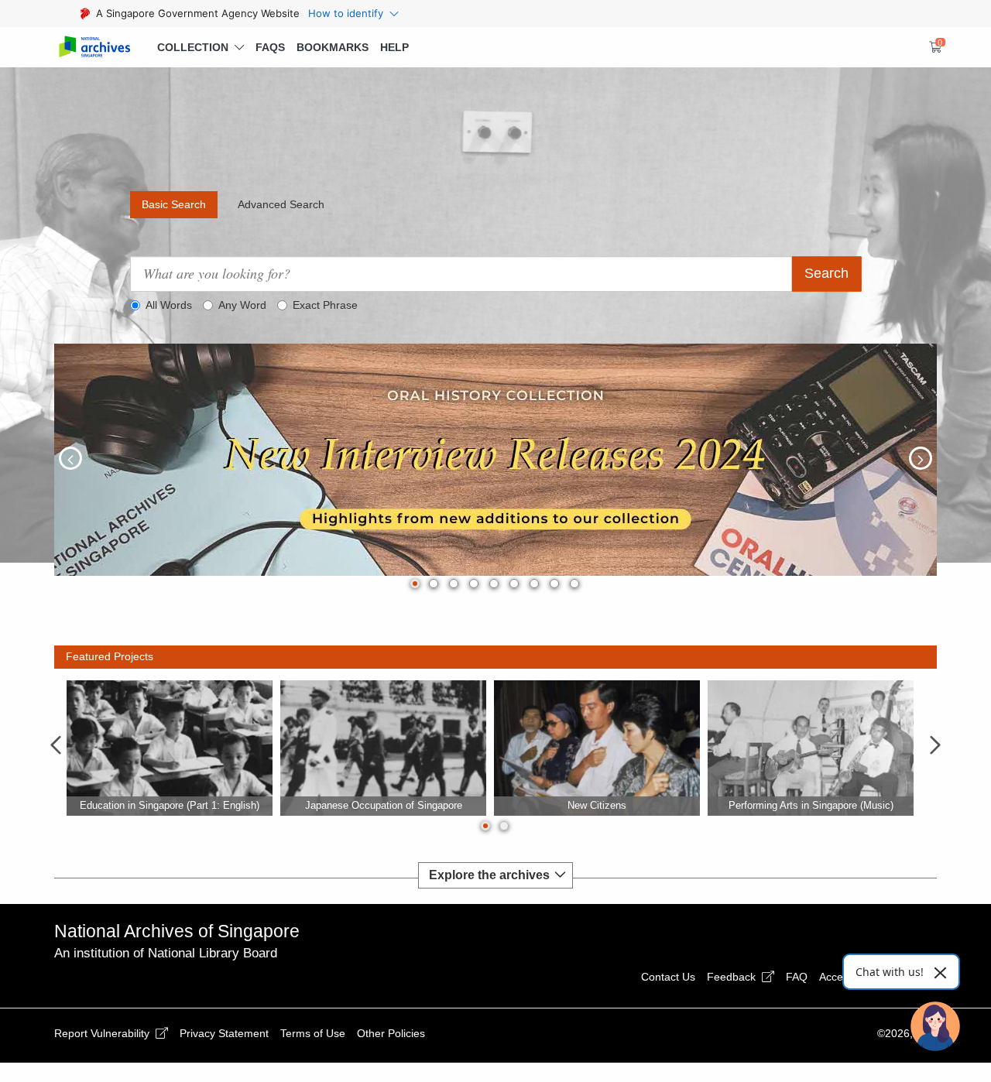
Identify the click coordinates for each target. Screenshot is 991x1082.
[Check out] (933, 47)
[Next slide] (935, 746)
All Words (169, 305)
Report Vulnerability (103, 1033)
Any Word (242, 305)
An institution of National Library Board (165, 953)
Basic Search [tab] (174, 204)
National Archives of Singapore (177, 931)
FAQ (797, 977)
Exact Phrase (325, 305)
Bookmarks (333, 47)
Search (826, 273)
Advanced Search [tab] (281, 204)
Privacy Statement (224, 1033)
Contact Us (668, 977)
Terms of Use (312, 1033)
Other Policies (391, 1033)
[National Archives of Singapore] (94, 47)
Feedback (733, 977)
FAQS (270, 47)
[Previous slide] (56, 746)
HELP (394, 47)
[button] (200, 47)
